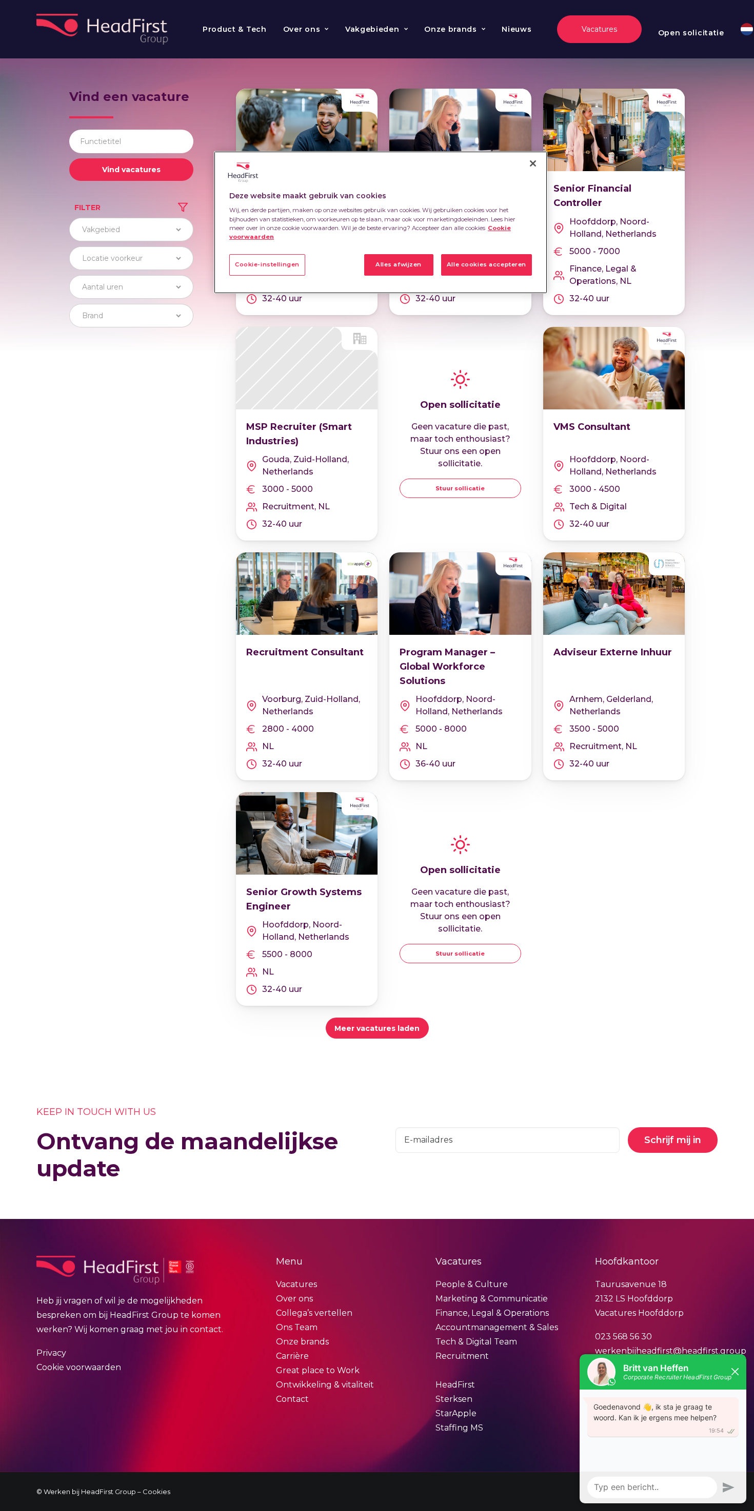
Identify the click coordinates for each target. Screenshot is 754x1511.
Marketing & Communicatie (491, 1298)
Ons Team (297, 1327)
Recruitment (462, 1356)
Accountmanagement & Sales (496, 1327)
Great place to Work (318, 1370)
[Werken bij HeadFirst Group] (103, 29)
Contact (292, 1399)
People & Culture (471, 1284)
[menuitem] (234, 29)
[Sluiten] (533, 163)
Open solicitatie (691, 32)
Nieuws (516, 29)
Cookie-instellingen (267, 264)
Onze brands (450, 29)
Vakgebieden (372, 29)
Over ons (302, 29)
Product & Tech (235, 29)
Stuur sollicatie (460, 488)
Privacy (51, 1353)
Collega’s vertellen (314, 1313)
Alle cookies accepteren (486, 264)
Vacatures (296, 1284)
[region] (380, 222)
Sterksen (453, 1399)
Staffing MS (459, 1428)
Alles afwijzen (398, 264)
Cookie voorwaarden (78, 1367)
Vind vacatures (131, 169)
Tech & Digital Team (476, 1342)
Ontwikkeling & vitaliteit (325, 1385)
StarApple (456, 1413)
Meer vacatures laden (377, 1028)
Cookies (156, 1491)
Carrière (292, 1356)
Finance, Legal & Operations (492, 1313)
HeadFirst (455, 1385)
